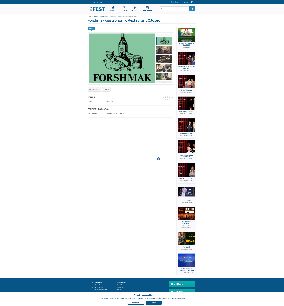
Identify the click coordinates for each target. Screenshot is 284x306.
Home (89, 16)
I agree (154, 302)
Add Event (178, 284)
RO (94, 2)
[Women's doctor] (186, 125)
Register (175, 2)
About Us (97, 285)
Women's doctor (186, 134)
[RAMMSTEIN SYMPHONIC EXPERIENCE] (186, 213)
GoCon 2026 (186, 200)
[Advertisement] (130, 135)
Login (186, 2)
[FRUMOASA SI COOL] (186, 170)
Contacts (120, 287)
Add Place (178, 292)
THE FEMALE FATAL (186, 112)
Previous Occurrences (101, 289)
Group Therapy (186, 90)
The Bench (186, 247)
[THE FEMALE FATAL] (186, 103)
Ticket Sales (120, 285)
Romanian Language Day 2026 (186, 44)
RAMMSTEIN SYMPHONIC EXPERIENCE (186, 223)
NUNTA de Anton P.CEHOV (186, 156)
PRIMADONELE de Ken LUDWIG (186, 67)
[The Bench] (186, 238)
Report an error (94, 89)
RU (98, 2)
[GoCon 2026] (186, 191)
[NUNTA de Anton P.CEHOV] (186, 146)
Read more (135, 302)
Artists (119, 289)
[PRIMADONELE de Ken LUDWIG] (186, 58)
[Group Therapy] (186, 81)
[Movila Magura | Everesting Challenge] (186, 260)
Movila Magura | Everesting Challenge (186, 269)
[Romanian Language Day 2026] (186, 35)
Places (96, 16)
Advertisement (121, 282)
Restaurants (104, 16)
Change (106, 89)
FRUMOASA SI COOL (186, 179)
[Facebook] (158, 158)
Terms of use (99, 287)
